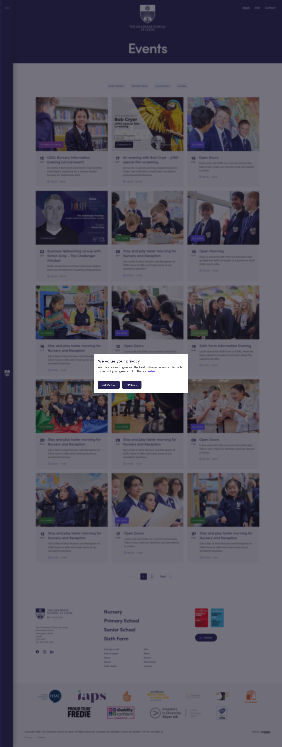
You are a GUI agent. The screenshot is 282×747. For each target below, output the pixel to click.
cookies (150, 371)
